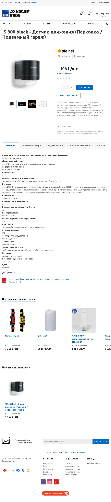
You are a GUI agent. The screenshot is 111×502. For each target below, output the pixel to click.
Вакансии (47, 472)
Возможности (71, 475)
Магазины (47, 475)
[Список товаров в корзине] (103, 16)
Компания (48, 459)
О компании (48, 463)
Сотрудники (48, 469)
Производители (93, 463)
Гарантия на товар (73, 472)
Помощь (91, 459)
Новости (46, 466)
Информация (71, 459)
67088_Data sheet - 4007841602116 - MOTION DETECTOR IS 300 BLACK (39, 279)
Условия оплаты (72, 466)
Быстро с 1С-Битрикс (54, 493)
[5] (69, 78)
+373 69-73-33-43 (12, 3)
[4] (66, 78)
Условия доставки (72, 469)
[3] (63, 78)
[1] (58, 78)
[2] (61, 78)
